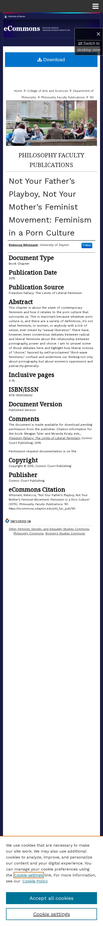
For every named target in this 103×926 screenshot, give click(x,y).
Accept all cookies (52, 898)
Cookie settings (28, 875)
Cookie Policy (35, 881)
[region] (51, 881)
